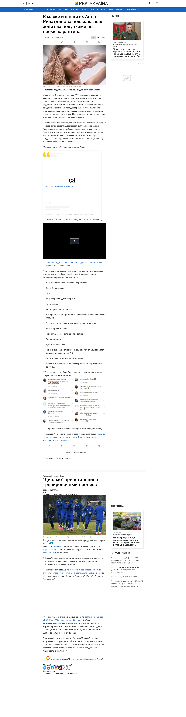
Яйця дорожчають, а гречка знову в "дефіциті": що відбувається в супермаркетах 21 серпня (125, 569)
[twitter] (62, 42)
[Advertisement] (74, 598)
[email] (99, 42)
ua (24, 3)
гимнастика (49, 459)
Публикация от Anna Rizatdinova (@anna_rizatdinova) (63, 214)
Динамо (48, 673)
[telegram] (74, 42)
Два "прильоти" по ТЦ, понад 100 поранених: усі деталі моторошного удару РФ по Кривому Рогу (125, 560)
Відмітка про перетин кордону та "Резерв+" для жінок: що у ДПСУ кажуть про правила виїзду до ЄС (126, 52)
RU (103, 38)
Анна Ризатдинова (63, 459)
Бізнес (85, 9)
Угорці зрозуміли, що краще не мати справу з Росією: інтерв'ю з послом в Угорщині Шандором (126, 541)
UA (93, 38)
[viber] (87, 42)
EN (98, 38)
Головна (46, 476)
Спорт (103, 9)
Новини (51, 9)
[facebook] (49, 42)
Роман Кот (117, 533)
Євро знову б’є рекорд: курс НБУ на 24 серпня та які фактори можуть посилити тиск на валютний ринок (127, 583)
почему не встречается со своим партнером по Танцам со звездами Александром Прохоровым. (74, 437)
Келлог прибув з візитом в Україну (125, 577)
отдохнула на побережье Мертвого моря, (62, 101)
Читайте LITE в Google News (74, 452)
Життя (94, 9)
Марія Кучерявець (119, 43)
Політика (75, 9)
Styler (119, 9)
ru (33, 3)
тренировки (58, 673)
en (29, 3)
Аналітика (62, 9)
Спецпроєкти (132, 9)
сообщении (48, 552)
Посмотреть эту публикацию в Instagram (59, 186)
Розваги (54, 476)
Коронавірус (71, 673)
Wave (110, 9)
